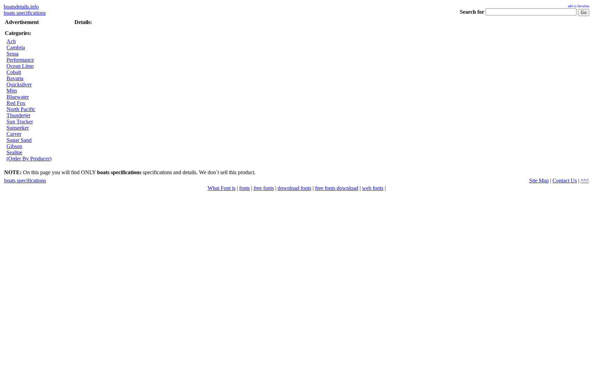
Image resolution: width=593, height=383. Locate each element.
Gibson (14, 146)
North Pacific (21, 109)
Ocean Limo (20, 66)
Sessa (13, 54)
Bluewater (18, 97)
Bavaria (15, 78)
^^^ (585, 180)
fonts (244, 188)
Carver (14, 134)
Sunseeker (18, 128)
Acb (11, 41)
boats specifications (25, 13)
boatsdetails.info (21, 7)
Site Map (539, 180)
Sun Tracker (20, 121)
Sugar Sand (19, 140)
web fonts (372, 188)
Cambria (16, 47)
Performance (20, 60)
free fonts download (336, 188)
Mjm (12, 91)
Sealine (14, 152)
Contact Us (565, 180)
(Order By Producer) (29, 158)
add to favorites (578, 6)
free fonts (264, 188)
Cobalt (14, 72)
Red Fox (16, 103)
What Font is (221, 188)
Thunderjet (18, 115)
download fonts (294, 188)
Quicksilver (19, 84)
